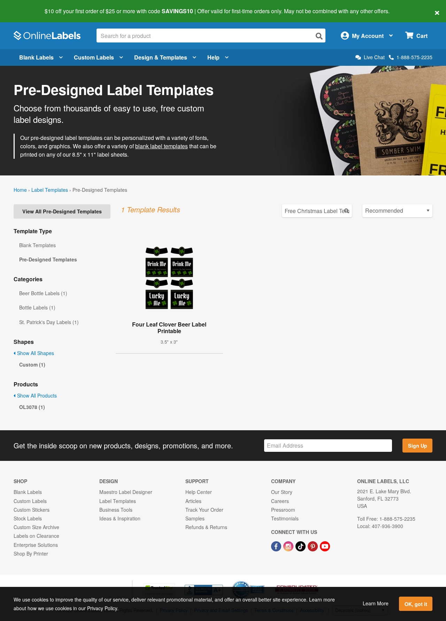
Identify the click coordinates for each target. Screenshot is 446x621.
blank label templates (161, 146)
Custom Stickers (31, 509)
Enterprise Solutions (36, 544)
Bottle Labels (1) (37, 307)
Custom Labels (94, 57)
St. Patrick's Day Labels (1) (49, 322)
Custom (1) (32, 364)
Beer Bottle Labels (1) (43, 293)
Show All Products (36, 395)
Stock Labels (28, 518)
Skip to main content (25, 6)
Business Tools (115, 509)
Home (20, 189)
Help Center (198, 491)
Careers (280, 500)
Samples (195, 518)
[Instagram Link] (289, 545)
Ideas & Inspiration (119, 518)
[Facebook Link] (277, 545)
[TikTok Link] (301, 545)
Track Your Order (204, 509)
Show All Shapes (35, 352)
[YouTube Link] (325, 545)
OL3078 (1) (32, 406)
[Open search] (319, 36)
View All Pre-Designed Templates (62, 211)
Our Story (281, 491)
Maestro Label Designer (125, 491)
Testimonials (285, 518)
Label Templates (49, 189)
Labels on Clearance (36, 535)
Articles (193, 500)
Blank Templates (37, 245)
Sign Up (417, 445)
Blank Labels (36, 57)
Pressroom (283, 509)
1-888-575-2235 (414, 57)
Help (213, 57)
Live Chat (374, 57)
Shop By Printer (31, 553)
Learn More (376, 603)
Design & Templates (160, 57)
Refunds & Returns (206, 527)
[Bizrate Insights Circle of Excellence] (262, 581)
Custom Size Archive (36, 527)
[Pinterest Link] (313, 545)
